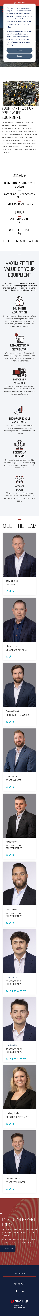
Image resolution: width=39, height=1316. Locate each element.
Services (18, 1273)
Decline (19, 56)
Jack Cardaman (13, 977)
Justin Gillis (11, 1045)
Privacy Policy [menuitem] (19, 1305)
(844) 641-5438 (19, 3)
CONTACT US (8, 1248)
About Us (18, 1284)
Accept (19, 50)
